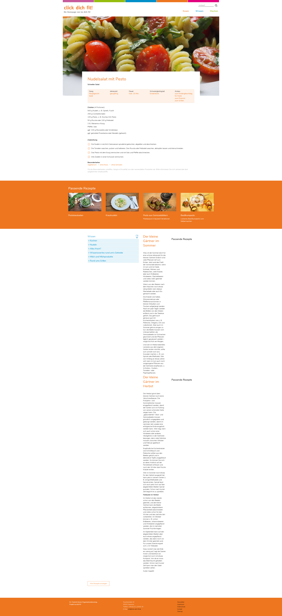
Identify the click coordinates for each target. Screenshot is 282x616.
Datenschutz (181, 607)
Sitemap (180, 611)
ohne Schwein (116, 165)
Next (213, 205)
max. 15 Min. (134, 93)
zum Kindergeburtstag (183, 93)
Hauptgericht (94, 93)
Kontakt (179, 609)
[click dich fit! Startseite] (78, 12)
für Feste (178, 96)
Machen (214, 11)
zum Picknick (180, 98)
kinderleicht (154, 93)
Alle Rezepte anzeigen (98, 583)
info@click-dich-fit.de (134, 609)
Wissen (199, 11)
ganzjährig (114, 93)
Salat (91, 96)
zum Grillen (179, 100)
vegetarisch (92, 165)
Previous (69, 205)
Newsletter (180, 602)
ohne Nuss (104, 165)
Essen (186, 11)
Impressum (180, 604)
